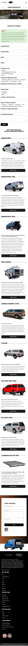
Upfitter (3, 70)
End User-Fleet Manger (7, 73)
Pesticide (23, 79)
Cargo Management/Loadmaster (9, 106)
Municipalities (5, 81)
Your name (6, 519)
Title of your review (8, 505)
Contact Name (5, 51)
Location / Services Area (8, 97)
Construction (13, 81)
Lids (23, 104)
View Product (13, 170)
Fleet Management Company (9, 72)
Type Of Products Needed (8, 102)
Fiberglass (17, 104)
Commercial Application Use (9, 77)
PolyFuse (11, 104)
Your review (6, 510)
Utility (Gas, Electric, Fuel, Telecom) (10, 79)
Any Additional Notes (7, 114)
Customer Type (5, 68)
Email (2, 57)
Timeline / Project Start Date (9, 108)
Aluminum (4, 104)
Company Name (5, 46)
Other (3, 75)
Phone (2, 62)
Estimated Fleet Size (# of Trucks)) (11, 83)
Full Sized (4, 91)
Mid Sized (4, 93)
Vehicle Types (5, 89)
